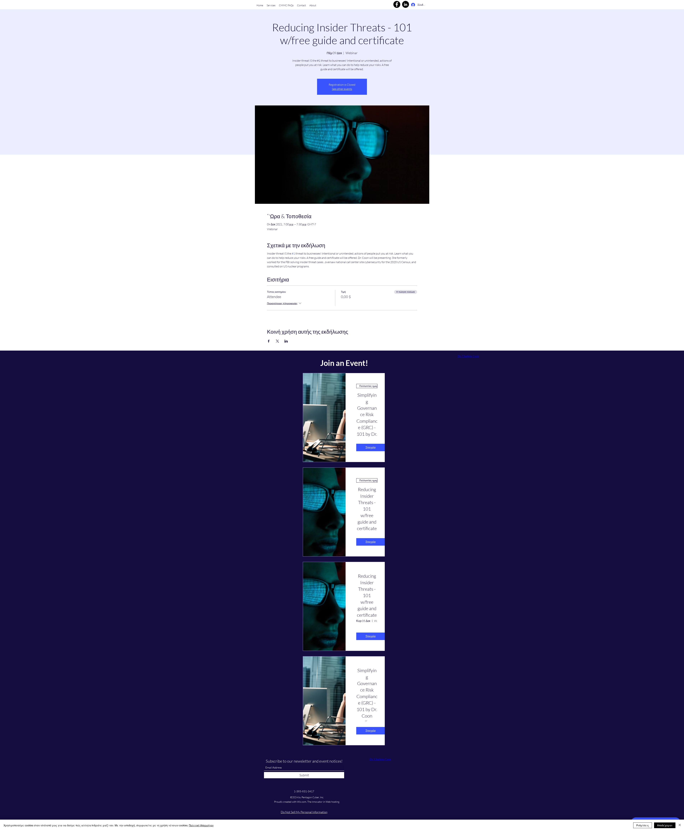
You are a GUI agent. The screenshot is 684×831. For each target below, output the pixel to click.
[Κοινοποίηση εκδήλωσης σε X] (277, 341)
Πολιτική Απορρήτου (201, 825)
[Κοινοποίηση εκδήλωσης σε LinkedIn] (286, 341)
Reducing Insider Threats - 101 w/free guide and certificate (367, 595)
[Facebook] (396, 4)
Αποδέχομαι (664, 825)
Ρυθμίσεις (642, 825)
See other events (342, 89)
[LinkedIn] (405, 4)
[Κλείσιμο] (680, 825)
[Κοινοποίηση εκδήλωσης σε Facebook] (268, 341)
